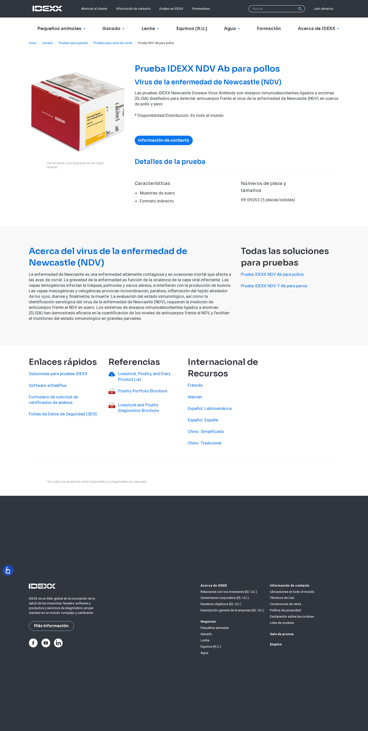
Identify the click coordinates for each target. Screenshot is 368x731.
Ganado (47, 43)
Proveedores (201, 9)
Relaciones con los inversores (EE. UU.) (229, 592)
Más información (51, 625)
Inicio (32, 43)
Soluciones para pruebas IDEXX (58, 373)
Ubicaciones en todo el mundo (292, 592)
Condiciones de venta (285, 604)
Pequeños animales (215, 628)
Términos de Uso (282, 598)
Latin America (323, 9)
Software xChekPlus (48, 385)
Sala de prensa (282, 634)
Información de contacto (133, 9)
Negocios (208, 621)
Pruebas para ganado (73, 43)
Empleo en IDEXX (171, 9)
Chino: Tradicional (204, 442)
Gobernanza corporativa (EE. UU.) (225, 598)
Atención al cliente (94, 9)
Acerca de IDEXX (214, 585)
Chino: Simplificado (206, 431)
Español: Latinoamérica (210, 408)
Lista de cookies (282, 623)
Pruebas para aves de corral (113, 43)
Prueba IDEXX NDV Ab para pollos (272, 274)
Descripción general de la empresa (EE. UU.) (232, 610)
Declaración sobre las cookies (292, 616)
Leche (205, 640)
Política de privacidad (285, 610)
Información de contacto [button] (163, 140)
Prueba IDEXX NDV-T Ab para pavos (274, 285)
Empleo (276, 644)
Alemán (195, 396)
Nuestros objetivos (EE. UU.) (221, 604)
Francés (195, 385)
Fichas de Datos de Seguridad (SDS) (63, 413)
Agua (204, 653)
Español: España (203, 419)
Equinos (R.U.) (211, 646)
